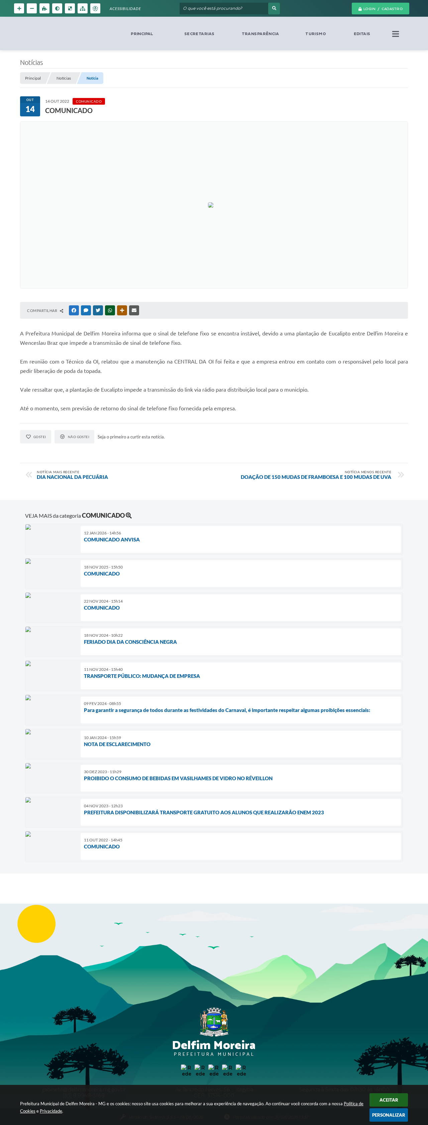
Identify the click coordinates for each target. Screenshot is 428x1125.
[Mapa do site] (82, 8)
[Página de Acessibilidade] (95, 8)
